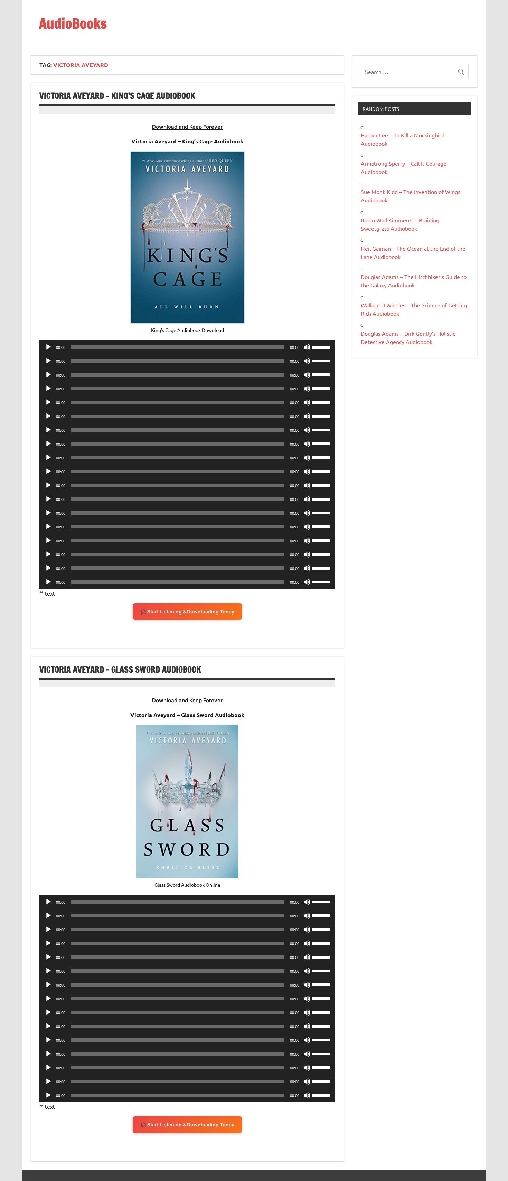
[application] (187, 347)
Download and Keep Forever (187, 127)
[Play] (48, 347)
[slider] (322, 346)
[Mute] (306, 347)
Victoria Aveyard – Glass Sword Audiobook (120, 669)
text (50, 593)
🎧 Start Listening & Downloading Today (187, 612)
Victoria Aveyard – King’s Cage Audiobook (117, 96)
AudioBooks (73, 23)
